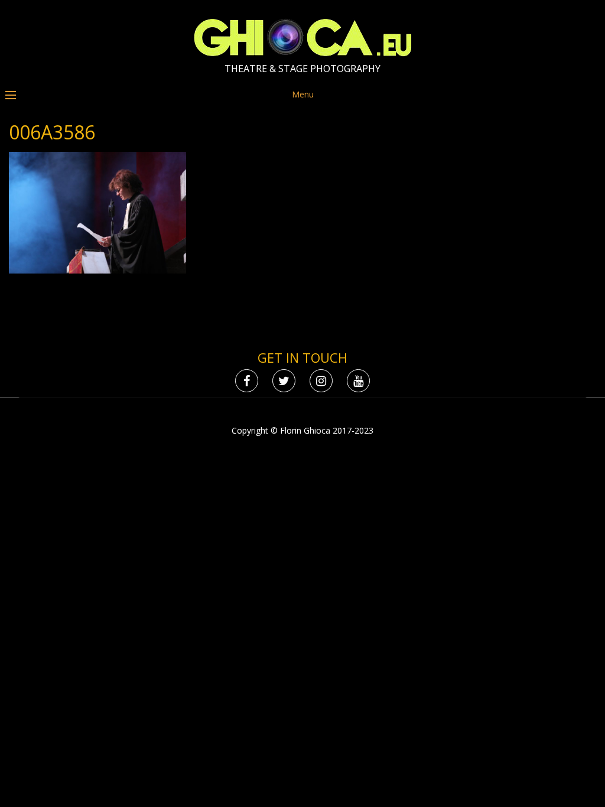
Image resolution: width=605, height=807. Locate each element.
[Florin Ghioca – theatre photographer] (303, 53)
